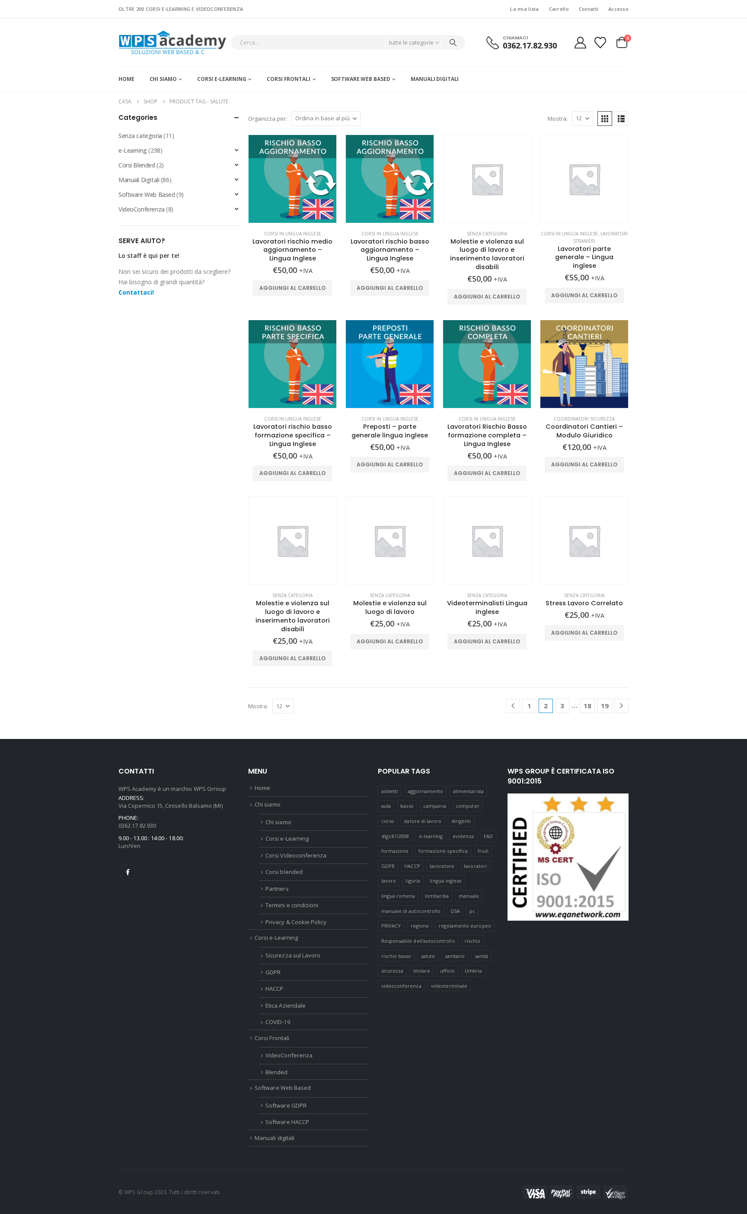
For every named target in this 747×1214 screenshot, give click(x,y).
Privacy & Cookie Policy (295, 922)
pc (472, 911)
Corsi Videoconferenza (295, 855)
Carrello (559, 9)
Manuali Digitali (138, 180)
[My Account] (580, 42)
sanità (481, 956)
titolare (422, 970)
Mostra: (558, 118)
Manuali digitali (435, 79)
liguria (412, 880)
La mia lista (524, 9)
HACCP (274, 988)
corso (387, 821)
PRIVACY (391, 925)
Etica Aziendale (285, 1005)
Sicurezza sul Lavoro (292, 955)
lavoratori (475, 866)
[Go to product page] (292, 179)
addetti (389, 791)
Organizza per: (267, 118)
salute (428, 956)
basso (406, 806)
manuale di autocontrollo (411, 911)
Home (126, 79)
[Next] (621, 706)
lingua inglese (446, 880)
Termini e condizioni (291, 905)
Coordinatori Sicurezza (584, 419)
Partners (277, 889)
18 (587, 705)
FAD (488, 836)
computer (467, 806)
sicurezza (392, 970)
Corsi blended (284, 872)
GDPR (273, 972)
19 (605, 705)
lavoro (388, 880)
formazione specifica (443, 851)
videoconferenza (401, 986)
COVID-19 (277, 1022)
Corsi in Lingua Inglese (292, 234)
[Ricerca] (453, 42)
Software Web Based (360, 79)
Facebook (128, 872)
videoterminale (449, 986)
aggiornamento (426, 791)
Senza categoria (487, 234)
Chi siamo (163, 79)
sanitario (455, 956)
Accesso (618, 9)
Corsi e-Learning (221, 79)
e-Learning (132, 150)
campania (434, 806)
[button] (604, 118)
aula (386, 806)
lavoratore (442, 866)
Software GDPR (285, 1105)
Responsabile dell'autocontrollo (418, 941)
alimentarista (468, 791)
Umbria (473, 970)
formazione (395, 851)
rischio (472, 941)
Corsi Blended (136, 165)
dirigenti (461, 821)
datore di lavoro (422, 821)
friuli (483, 851)
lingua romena (398, 896)
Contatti (588, 9)
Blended (276, 1072)
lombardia (437, 896)
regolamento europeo (465, 925)
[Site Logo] (172, 42)
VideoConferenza (141, 209)
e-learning (431, 836)
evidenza (463, 836)
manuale (469, 896)
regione (420, 925)
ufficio (447, 970)
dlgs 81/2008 (395, 836)
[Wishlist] (600, 42)
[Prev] (513, 706)
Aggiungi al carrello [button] (292, 288)
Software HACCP (287, 1122)
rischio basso (396, 956)
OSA (455, 911)
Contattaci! (136, 292)
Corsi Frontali (288, 79)
